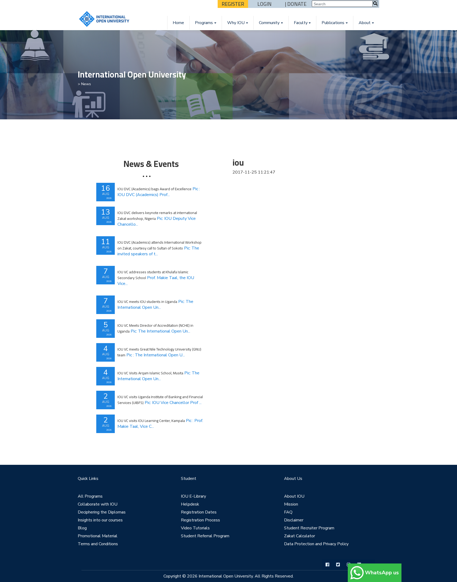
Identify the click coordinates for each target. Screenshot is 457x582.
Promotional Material (97, 536)
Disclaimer (293, 520)
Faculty (301, 23)
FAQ (288, 512)
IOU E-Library (193, 496)
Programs (204, 23)
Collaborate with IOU (97, 504)
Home (178, 23)
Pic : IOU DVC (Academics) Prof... (158, 192)
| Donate (296, 4)
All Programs (90, 496)
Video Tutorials (195, 528)
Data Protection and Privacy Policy (316, 544)
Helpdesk (190, 504)
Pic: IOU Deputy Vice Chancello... (157, 218)
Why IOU (236, 23)
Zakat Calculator (299, 536)
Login (264, 4)
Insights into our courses (100, 520)
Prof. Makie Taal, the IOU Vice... (155, 278)
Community (269, 23)
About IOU (294, 496)
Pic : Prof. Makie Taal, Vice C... (160, 423)
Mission (291, 504)
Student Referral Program (205, 536)
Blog (82, 528)
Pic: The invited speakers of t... (159, 248)
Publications (333, 23)
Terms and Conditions (98, 544)
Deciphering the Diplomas (102, 512)
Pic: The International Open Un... (155, 304)
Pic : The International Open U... (159, 352)
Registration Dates (199, 512)
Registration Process (200, 520)
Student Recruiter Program (309, 528)
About (365, 23)
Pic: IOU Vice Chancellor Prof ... (160, 400)
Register (233, 4)
